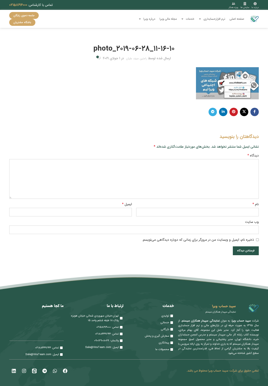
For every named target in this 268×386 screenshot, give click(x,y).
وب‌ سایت (252, 222)
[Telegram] (44, 370)
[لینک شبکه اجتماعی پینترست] (233, 112)
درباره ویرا (149, 19)
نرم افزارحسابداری (214, 19)
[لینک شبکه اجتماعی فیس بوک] (254, 112)
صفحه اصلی (236, 19)
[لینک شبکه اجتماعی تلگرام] (213, 112)
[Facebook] (65, 370)
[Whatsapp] (54, 370)
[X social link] (244, 112)
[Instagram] (24, 370)
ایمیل (127, 204)
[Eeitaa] (34, 370)
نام (256, 204)
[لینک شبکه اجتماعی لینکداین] (223, 112)
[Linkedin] (13, 370)
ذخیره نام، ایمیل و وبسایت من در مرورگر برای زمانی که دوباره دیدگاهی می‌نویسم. (198, 239)
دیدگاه (253, 155)
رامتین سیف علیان (136, 58)
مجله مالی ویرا (168, 19)
